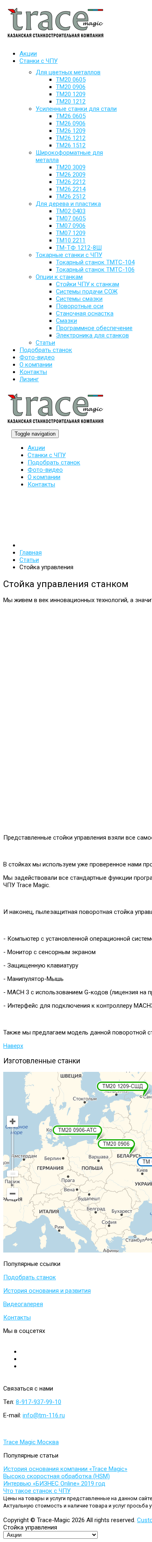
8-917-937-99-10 (38, 1402)
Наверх (13, 1046)
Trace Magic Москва (31, 1442)
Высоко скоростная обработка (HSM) (56, 1476)
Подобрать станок (54, 462)
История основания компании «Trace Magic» (65, 1469)
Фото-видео (45, 469)
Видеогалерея (23, 1304)
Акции (36, 447)
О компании (44, 477)
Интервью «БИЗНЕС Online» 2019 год (54, 1483)
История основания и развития (47, 1290)
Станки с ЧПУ (47, 455)
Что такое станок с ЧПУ (37, 1490)
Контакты (41, 484)
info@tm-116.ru (44, 1415)
